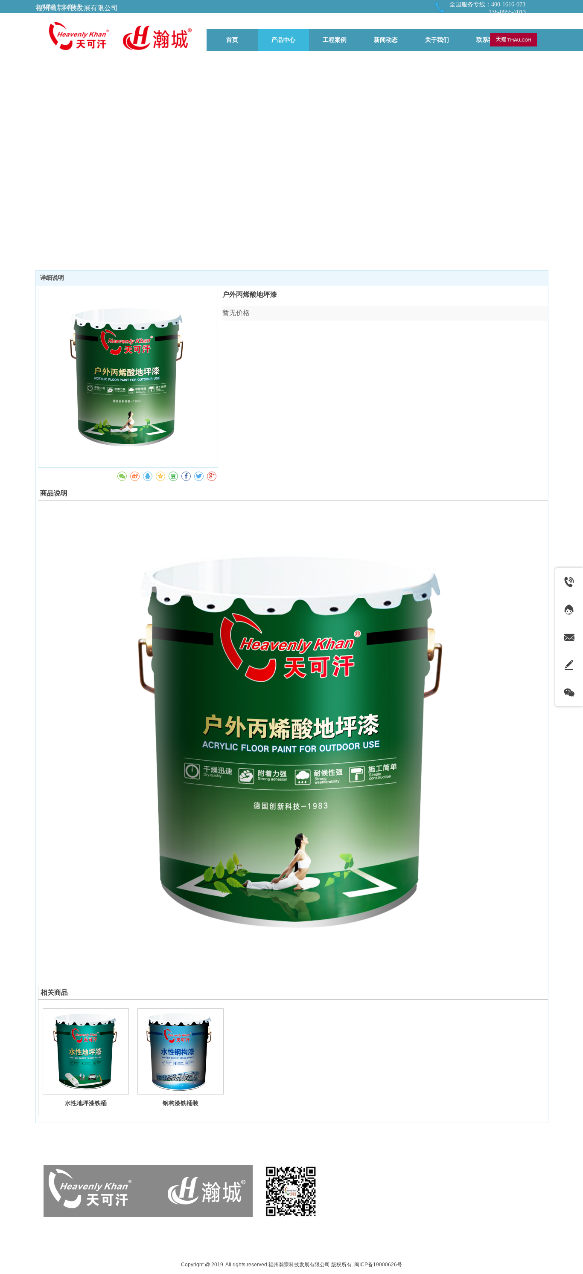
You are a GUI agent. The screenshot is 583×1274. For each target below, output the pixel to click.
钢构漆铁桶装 (180, 1103)
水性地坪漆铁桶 (86, 1103)
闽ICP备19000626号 (378, 1265)
